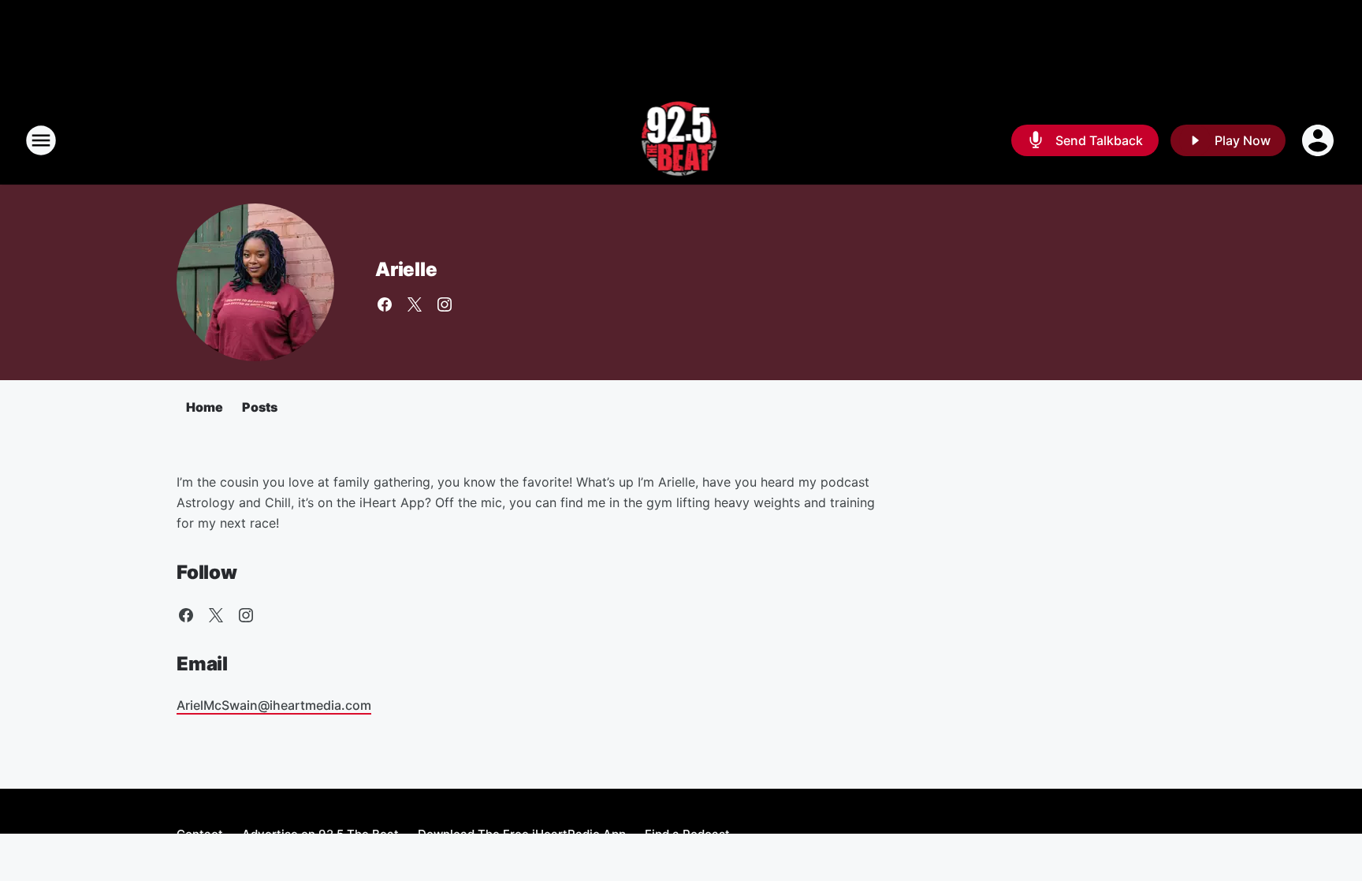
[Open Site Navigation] (41, 140)
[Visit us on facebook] (384, 304)
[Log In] (1319, 140)
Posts (259, 407)
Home (204, 407)
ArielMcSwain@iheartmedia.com (274, 705)
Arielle (406, 269)
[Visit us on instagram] (444, 304)
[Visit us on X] (414, 304)
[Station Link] (681, 140)
